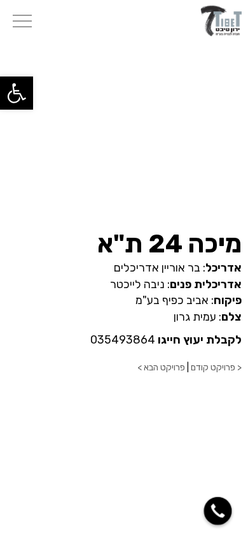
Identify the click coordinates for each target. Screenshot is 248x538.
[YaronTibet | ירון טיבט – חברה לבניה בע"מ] (221, 20)
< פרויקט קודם (216, 367)
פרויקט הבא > (161, 367)
